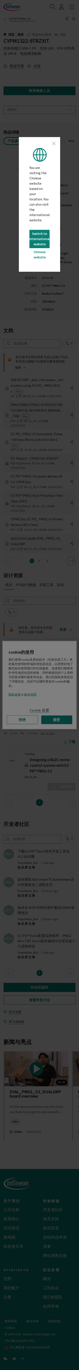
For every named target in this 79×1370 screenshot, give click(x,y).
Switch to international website (39, 239)
